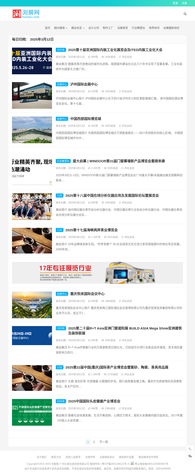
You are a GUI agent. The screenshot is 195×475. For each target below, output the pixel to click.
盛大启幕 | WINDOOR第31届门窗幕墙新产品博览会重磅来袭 (119, 161)
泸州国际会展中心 (84, 84)
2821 (112, 237)
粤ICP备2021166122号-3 (115, 463)
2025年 (61, 49)
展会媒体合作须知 (148, 457)
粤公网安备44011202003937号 (151, 463)
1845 (109, 202)
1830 (109, 91)
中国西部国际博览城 (85, 119)
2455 (109, 125)
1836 (109, 56)
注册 (184, 3)
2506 (112, 168)
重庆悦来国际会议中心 (87, 294)
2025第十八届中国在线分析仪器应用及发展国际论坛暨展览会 (112, 196)
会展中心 (62, 84)
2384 (109, 408)
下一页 (103, 442)
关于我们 (42, 457)
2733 (112, 374)
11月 (59, 195)
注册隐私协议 (107, 457)
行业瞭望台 (138, 27)
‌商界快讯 (154, 27)
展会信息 (76, 27)
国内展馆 (59, 27)
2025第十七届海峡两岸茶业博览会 (92, 230)
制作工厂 (108, 27)
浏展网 (55, 463)
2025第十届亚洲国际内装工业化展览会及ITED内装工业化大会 (115, 50)
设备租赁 (122, 27)
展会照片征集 (126, 457)
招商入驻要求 (73, 457)
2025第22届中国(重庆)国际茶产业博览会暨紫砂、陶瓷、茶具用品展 (117, 367)
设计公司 (93, 27)
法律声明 (90, 457)
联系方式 (56, 457)
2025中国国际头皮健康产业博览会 (94, 401)
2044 (109, 340)
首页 (47, 27)
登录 (175, 3)
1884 (109, 301)
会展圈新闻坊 (171, 27)
